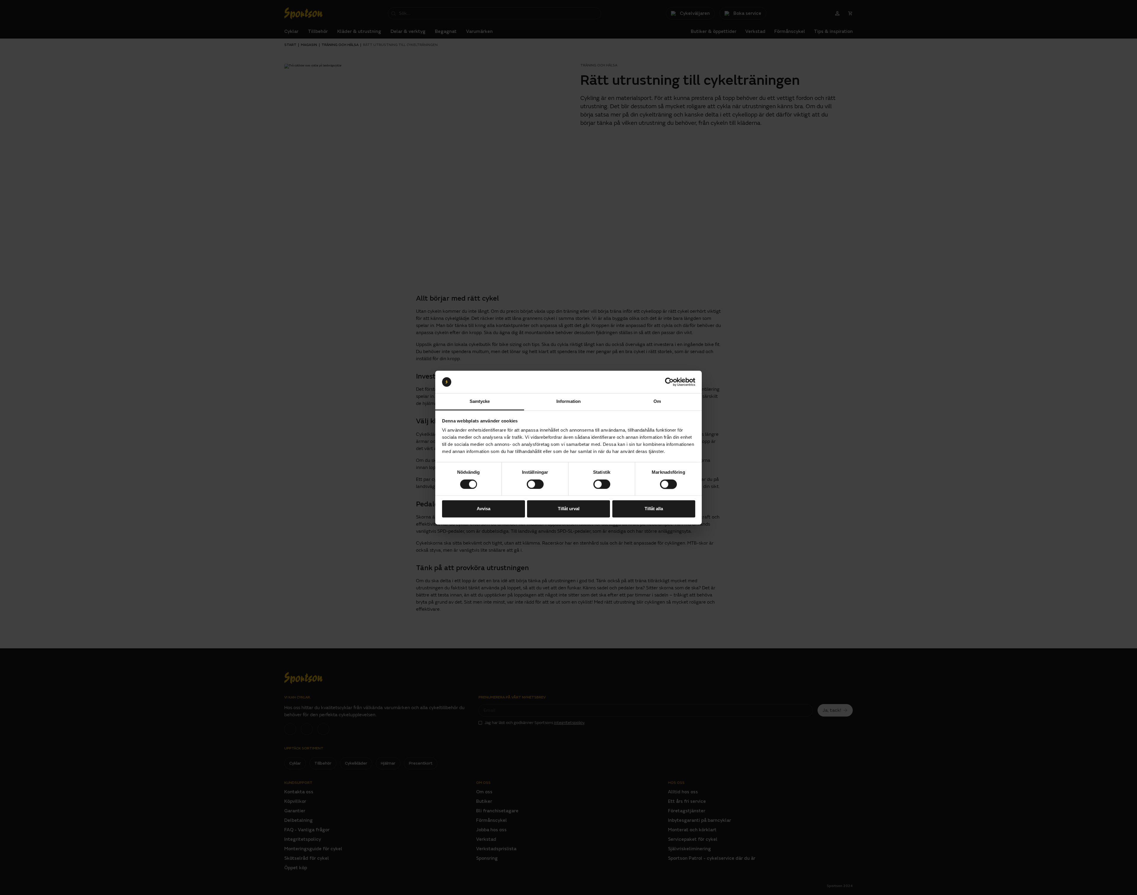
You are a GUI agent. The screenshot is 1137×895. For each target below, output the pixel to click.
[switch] (535, 484)
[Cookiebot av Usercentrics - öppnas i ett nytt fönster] (669, 381)
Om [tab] (657, 401)
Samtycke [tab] (480, 401)
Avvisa (483, 508)
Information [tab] (568, 401)
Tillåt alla (654, 508)
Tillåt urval (568, 508)
